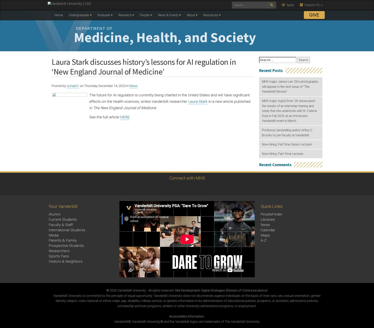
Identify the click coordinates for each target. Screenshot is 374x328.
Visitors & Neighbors (66, 261)
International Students (67, 230)
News (134, 86)
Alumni (54, 214)
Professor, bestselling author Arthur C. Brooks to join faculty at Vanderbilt (287, 132)
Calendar (268, 230)
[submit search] (272, 5)
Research (124, 15)
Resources (210, 15)
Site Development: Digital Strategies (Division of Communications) (221, 290)
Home (59, 15)
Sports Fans (59, 256)
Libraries (268, 219)
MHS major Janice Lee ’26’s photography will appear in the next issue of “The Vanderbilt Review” (290, 86)
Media (54, 235)
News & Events (168, 15)
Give (314, 15)
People (145, 15)
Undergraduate (79, 15)
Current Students (63, 219)
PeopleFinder (271, 214)
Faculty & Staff (61, 225)
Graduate (103, 15)
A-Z (263, 240)
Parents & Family (63, 240)
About (191, 15)
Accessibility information (186, 316)
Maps (265, 235)
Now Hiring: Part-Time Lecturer (282, 154)
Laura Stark (197, 101)
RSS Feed (191, 188)
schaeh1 (73, 86)
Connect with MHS (187, 178)
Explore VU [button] (311, 5)
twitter (180, 188)
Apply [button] (289, 5)
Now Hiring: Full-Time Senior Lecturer (287, 144)
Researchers (59, 251)
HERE (125, 117)
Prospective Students (66, 245)
